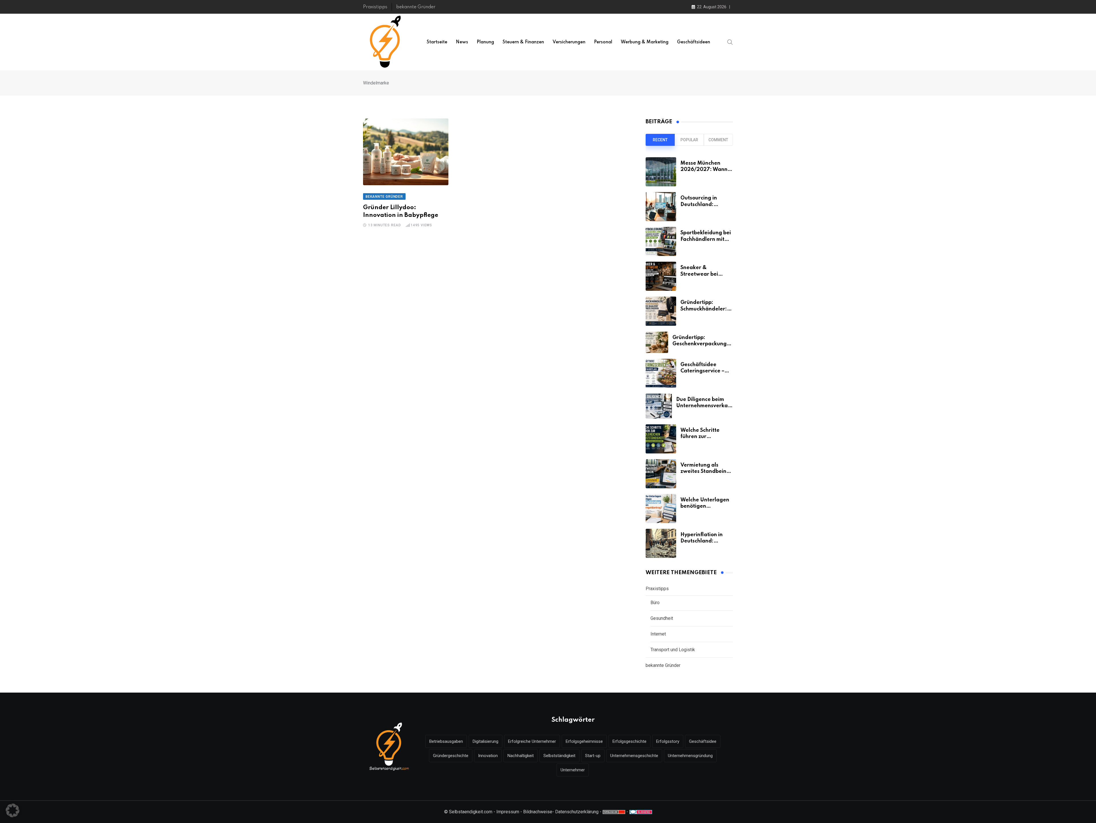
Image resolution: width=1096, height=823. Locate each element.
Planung (485, 42)
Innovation (488, 755)
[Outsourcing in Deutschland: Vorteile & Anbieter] (661, 206)
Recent (660, 140)
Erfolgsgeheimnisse (584, 741)
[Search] (730, 42)
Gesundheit (661, 618)
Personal (603, 42)
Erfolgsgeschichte (629, 741)
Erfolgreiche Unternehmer (532, 741)
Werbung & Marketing (644, 42)
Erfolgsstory (667, 741)
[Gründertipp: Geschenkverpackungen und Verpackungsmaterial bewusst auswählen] (657, 342)
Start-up (593, 755)
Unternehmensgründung (690, 755)
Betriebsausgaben (446, 741)
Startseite (437, 42)
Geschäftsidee (702, 741)
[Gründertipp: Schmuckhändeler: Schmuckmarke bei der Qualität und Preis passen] (661, 311)
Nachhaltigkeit (520, 755)
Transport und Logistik (672, 649)
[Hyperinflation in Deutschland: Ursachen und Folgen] (661, 543)
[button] (12, 810)
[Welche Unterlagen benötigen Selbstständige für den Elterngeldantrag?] (661, 508)
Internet (658, 634)
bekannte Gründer (416, 7)
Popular (689, 140)
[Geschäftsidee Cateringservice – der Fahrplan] (661, 373)
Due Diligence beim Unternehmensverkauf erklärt (704, 406)
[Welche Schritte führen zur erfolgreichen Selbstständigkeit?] (661, 438)
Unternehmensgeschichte (634, 755)
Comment (718, 140)
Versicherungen (569, 42)
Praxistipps (375, 7)
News (462, 42)
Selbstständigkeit (559, 755)
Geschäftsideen (693, 42)
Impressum (507, 811)
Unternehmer (573, 769)
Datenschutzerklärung (577, 811)
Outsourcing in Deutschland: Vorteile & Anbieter (704, 204)
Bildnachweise (537, 811)
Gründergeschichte (450, 755)
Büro (655, 602)
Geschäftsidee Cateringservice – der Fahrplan (702, 371)
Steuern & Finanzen (523, 42)
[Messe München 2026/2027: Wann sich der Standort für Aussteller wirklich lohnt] (661, 171)
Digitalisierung (485, 741)
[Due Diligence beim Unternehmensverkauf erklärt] (659, 406)
